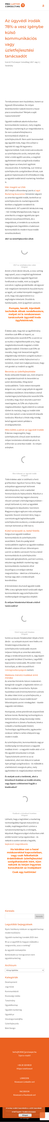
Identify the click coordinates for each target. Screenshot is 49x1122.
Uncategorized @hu (14, 1019)
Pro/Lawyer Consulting (20, 62)
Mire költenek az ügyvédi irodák (25, 474)
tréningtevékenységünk (16, 670)
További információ (29, 1112)
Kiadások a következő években (24, 813)
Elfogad (25, 1115)
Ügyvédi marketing (13, 1009)
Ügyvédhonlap (11, 1005)
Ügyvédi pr (9, 1014)
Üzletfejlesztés (12, 1023)
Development (11, 982)
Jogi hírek (9, 986)
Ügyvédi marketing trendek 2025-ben (21, 937)
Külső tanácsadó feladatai (24, 632)
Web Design (10, 1028)
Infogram (24, 267)
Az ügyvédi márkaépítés (15, 950)
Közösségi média (12, 996)
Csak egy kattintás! (24, 872)
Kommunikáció (12, 991)
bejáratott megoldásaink (16, 844)
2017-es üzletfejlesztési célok (24, 265)
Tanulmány (9, 65)
